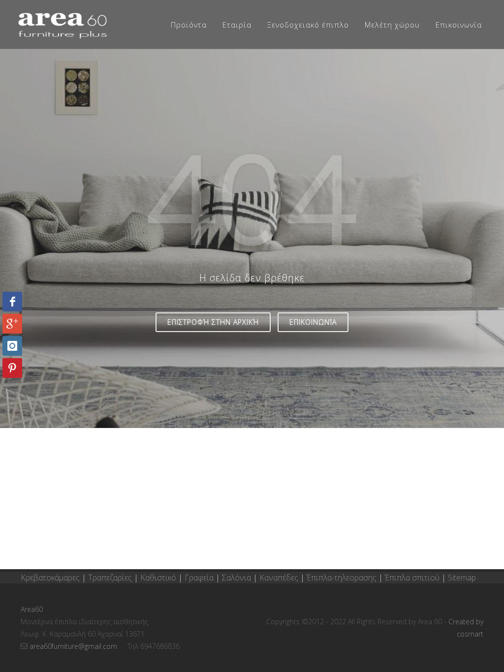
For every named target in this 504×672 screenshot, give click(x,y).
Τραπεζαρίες (111, 577)
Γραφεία (200, 577)
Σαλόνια (236, 577)
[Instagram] (12, 346)
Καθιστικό (159, 577)
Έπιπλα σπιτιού (412, 577)
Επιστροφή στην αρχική (213, 322)
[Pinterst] (12, 368)
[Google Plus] (12, 324)
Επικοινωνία (313, 322)
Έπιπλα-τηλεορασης (342, 577)
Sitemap (462, 577)
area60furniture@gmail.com (74, 646)
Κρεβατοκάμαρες (51, 577)
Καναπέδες (279, 577)
